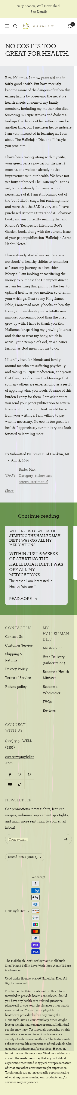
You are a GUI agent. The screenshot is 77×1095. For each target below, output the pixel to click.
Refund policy (16, 686)
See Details (39, 11)
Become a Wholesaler (51, 690)
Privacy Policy (16, 669)
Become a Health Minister (56, 675)
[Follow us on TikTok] (19, 784)
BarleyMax (27, 469)
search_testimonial (33, 482)
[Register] (66, 839)
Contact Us (13, 636)
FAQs (47, 702)
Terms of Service (18, 678)
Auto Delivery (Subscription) (54, 660)
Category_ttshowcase (35, 475)
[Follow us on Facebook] (10, 774)
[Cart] (69, 26)
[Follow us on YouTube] (10, 784)
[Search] (15, 26)
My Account (52, 648)
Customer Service (19, 645)
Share (9, 491)
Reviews (49, 710)
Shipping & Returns (13, 657)
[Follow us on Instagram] (19, 774)
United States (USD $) (22, 857)
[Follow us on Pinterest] (29, 774)
